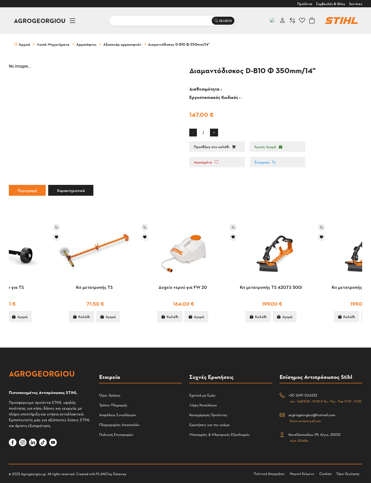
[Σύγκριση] (15, 227)
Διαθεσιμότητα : (206, 89)
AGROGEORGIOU (39, 20)
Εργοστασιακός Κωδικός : (215, 97)
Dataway (119, 473)
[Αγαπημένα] (15, 237)
